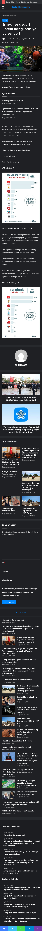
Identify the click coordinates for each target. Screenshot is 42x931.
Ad (3, 562)
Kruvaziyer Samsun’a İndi (12, 100)
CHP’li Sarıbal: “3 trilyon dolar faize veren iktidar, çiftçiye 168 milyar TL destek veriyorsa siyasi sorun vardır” (27, 758)
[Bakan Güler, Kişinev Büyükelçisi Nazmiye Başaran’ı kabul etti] (11, 452)
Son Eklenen (21, 612)
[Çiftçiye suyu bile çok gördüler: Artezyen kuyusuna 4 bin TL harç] (8, 783)
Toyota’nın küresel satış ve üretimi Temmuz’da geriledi (27, 709)
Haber (14, 15)
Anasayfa (7, 15)
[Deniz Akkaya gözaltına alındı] (11, 501)
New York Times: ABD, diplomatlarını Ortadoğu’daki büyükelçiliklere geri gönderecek (17, 772)
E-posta (5, 571)
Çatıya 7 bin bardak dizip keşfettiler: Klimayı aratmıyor (27, 732)
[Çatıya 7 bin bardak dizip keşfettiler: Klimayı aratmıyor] (8, 733)
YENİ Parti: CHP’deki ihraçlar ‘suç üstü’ (18, 811)
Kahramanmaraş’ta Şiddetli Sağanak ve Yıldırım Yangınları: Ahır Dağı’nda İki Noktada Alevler (30, 452)
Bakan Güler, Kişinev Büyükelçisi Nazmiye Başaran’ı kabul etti (10, 462)
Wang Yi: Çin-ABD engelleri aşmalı (16, 747)
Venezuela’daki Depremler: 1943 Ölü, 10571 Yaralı (30, 510)
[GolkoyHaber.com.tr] (21, 7)
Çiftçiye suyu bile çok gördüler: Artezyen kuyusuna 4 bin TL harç (26, 783)
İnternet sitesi (7, 580)
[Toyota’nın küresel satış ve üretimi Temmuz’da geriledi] (8, 710)
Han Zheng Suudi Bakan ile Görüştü (17, 741)
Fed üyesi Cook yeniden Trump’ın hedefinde (27, 793)
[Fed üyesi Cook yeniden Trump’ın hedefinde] (8, 795)
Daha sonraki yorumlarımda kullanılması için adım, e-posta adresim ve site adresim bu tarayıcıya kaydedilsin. (19, 592)
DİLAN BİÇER (9, 39)
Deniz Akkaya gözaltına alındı (8, 509)
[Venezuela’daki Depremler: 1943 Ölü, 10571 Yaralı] (31, 501)
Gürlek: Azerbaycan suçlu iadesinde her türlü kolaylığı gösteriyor (30, 486)
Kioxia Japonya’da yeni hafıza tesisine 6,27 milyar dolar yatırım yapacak (20, 803)
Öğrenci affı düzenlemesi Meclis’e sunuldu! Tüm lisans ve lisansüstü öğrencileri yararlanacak (20, 112)
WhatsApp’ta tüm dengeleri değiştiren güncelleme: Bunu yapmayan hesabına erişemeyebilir (18, 671)
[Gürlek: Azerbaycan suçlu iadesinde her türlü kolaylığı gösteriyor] (31, 476)
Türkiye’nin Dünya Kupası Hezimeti (9, 473)
